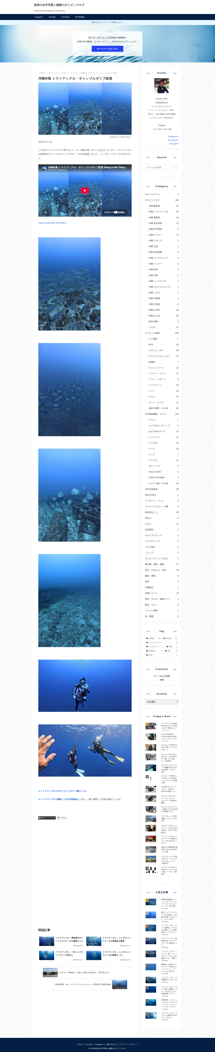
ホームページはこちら (107, 49)
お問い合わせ (111, 1044)
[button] (176, 167)
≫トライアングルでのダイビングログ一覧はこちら (62, 791)
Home (80, 1044)
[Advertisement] (85, 856)
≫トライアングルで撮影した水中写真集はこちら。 (62, 799)
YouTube (63, 818)
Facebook (173, 140)
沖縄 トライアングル (48, 818)
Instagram (173, 136)
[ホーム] (42, 73)
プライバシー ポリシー (128, 1044)
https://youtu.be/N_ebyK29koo (52, 223)
